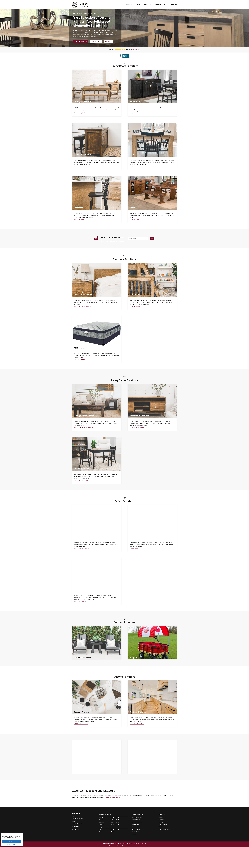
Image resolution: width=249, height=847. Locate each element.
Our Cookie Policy (163, 824)
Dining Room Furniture (137, 817)
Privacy (14, 844)
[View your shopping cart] (164, 4)
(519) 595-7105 (78, 823)
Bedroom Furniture (136, 819)
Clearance (134, 834)
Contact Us (157, 5)
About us (161, 817)
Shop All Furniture (81, 41)
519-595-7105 (173, 4)
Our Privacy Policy (163, 826)
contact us (161, 819)
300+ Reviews (136, 49)
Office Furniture (135, 824)
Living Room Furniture (137, 822)
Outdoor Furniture (136, 829)
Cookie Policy (9, 844)
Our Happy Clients (163, 822)
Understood (11, 841)
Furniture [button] (129, 5)
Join (152, 238)
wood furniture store (90, 795)
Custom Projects (135, 831)
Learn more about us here (112, 797)
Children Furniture (136, 826)
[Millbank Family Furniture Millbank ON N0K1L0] (79, 5)
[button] (168, 4)
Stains (138, 5)
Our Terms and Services (164, 829)
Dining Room (96, 41)
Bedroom (108, 41)
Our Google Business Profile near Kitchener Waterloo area (131, 845)
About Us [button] (146, 5)
